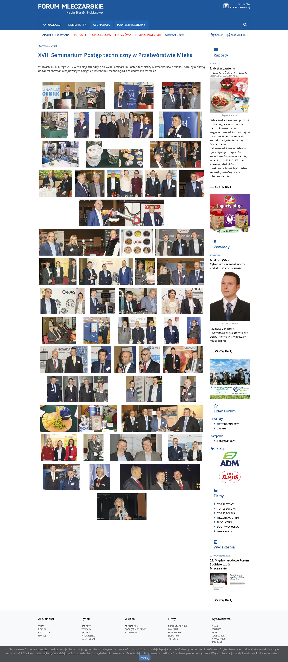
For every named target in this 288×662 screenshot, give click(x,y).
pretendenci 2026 (227, 424)
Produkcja (44, 632)
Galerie (86, 632)
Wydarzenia (224, 546)
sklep (218, 35)
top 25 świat (124, 35)
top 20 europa (226, 508)
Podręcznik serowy (131, 25)
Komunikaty (77, 25)
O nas (215, 625)
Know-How (131, 632)
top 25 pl (80, 35)
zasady (221, 428)
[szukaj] (244, 24)
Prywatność (219, 638)
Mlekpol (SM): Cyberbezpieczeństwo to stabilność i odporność (227, 264)
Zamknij (144, 657)
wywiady (63, 35)
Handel (42, 635)
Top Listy (173, 638)
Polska (42, 629)
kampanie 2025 (225, 441)
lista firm (173, 635)
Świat (41, 625)
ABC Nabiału (101, 25)
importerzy (224, 531)
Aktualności (52, 25)
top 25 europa (100, 35)
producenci (224, 522)
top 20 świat (225, 504)
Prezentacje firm (227, 517)
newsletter (238, 35)
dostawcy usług (227, 526)
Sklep (215, 632)
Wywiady (222, 246)
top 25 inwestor (149, 35)
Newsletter (218, 635)
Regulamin (217, 641)
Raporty (221, 55)
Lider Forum (88, 638)
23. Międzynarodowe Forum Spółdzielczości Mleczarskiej (229, 564)
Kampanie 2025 (174, 35)
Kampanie (173, 629)
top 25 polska (225, 513)
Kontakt (216, 629)
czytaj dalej (223, 187)
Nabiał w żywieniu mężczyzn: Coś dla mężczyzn (229, 70)
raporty (47, 35)
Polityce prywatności (269, 653)
